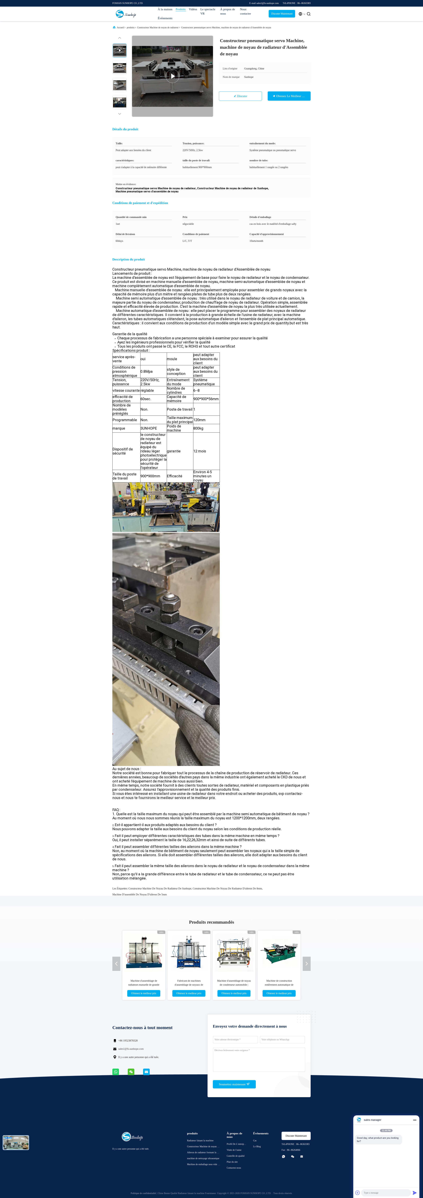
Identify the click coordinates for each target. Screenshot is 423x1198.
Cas (254, 1140)
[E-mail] (150, 1074)
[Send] (414, 1192)
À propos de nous (227, 11)
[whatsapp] (120, 1074)
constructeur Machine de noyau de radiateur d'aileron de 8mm (227, 888)
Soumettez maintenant (232, 1084)
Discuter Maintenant (281, 13)
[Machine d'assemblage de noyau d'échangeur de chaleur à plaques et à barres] (227, 952)
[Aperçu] (125, 14)
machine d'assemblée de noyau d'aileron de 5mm (139, 894)
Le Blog (257, 1146)
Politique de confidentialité (143, 1193)
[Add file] (357, 1192)
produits (130, 27)
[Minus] (415, 1120)
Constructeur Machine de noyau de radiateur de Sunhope (159, 888)
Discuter (242, 96)
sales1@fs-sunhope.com (131, 1048)
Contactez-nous (234, 1168)
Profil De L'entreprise (236, 1144)
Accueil (120, 27)
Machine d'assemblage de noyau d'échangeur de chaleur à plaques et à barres (227, 984)
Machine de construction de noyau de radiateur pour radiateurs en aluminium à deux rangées (272, 984)
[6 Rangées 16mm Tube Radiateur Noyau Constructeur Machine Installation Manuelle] (172, 76)
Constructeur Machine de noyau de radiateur (157, 27)
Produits (181, 9)
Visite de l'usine (234, 1150)
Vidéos (193, 9)
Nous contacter (245, 11)
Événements (165, 18)
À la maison (165, 9)
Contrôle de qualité (236, 1156)
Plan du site (232, 1162)
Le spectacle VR (207, 11)
